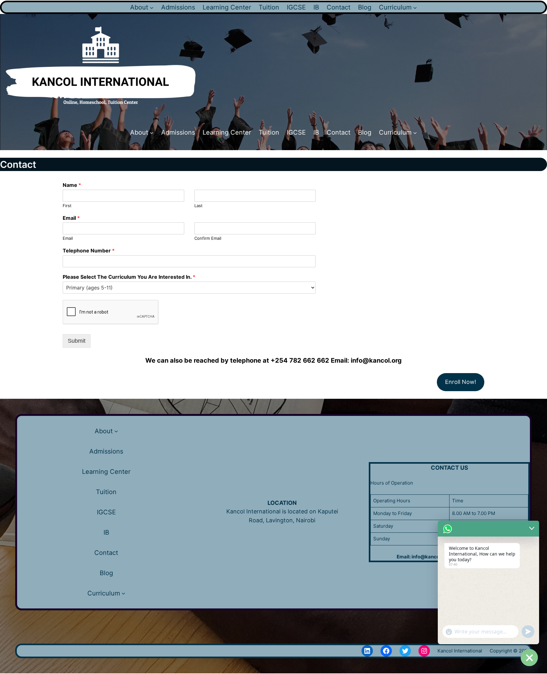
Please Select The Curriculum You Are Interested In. (129, 277)
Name (72, 185)
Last (198, 205)
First (67, 205)
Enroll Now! (460, 381)
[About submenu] (152, 7)
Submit (76, 341)
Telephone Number (89, 250)
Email (71, 218)
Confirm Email (207, 238)
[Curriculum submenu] (415, 7)
